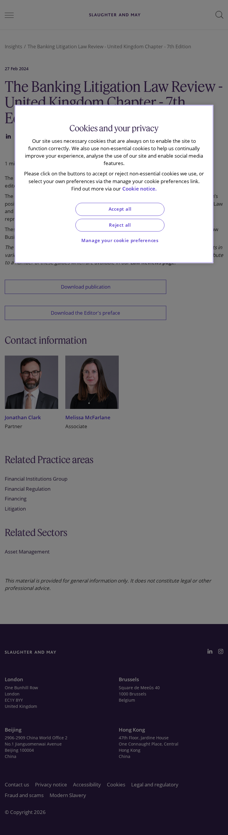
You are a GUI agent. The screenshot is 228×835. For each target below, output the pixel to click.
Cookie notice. (139, 188)
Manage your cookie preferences (120, 241)
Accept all (120, 209)
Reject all (120, 225)
